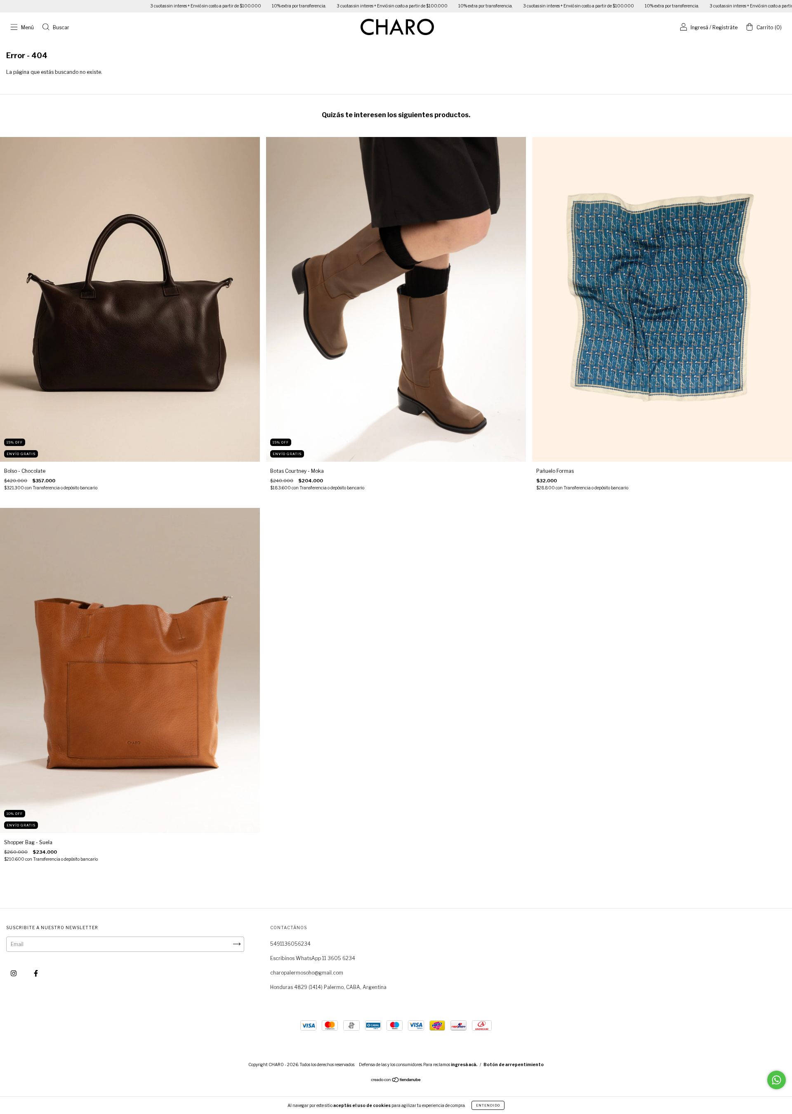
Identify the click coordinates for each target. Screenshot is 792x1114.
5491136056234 (290, 944)
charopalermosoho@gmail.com (306, 973)
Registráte (725, 27)
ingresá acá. (464, 1064)
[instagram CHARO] (14, 973)
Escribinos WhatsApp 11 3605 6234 (312, 958)
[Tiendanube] (396, 1081)
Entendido (488, 1105)
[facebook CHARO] (35, 973)
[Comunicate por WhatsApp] (776, 1080)
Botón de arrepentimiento (513, 1064)
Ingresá (699, 27)
